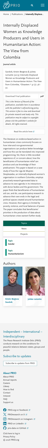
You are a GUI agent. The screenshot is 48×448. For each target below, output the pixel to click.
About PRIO (8, 377)
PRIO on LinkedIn (16, 424)
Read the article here (23, 132)
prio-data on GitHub (17, 428)
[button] (42, 5)
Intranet (6, 396)
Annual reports (10, 380)
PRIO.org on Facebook (18, 410)
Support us (8, 402)
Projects (24, 234)
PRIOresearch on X (16, 415)
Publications (17, 14)
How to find (8, 390)
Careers (6, 383)
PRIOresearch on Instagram (20, 419)
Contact (6, 393)
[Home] (11, 5)
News (24, 229)
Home (6, 14)
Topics (24, 223)
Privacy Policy (9, 437)
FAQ (5, 399)
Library (6, 386)
